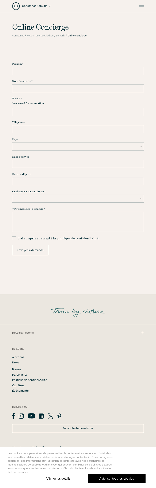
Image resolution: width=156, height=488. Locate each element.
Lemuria (60, 35)
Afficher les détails (58, 478)
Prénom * (17, 63)
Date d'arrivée (20, 156)
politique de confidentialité (78, 238)
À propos (18, 357)
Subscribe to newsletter (78, 428)
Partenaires (19, 375)
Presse (16, 369)
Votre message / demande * (28, 208)
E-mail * (17, 98)
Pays (15, 139)
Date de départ (21, 174)
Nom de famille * (22, 81)
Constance (18, 35)
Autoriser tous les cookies (116, 478)
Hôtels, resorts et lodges (40, 35)
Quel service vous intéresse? (28, 191)
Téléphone (18, 122)
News (15, 363)
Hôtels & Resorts (23, 333)
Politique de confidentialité (29, 380)
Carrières (18, 385)
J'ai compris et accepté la (58, 238)
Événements (20, 391)
